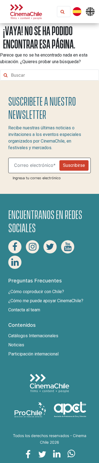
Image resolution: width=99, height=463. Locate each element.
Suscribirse (74, 165)
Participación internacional (33, 354)
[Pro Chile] (30, 409)
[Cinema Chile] (26, 11)
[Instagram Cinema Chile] (32, 246)
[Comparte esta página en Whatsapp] (71, 454)
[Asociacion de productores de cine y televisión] (70, 409)
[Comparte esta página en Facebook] (28, 454)
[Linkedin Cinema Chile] (14, 262)
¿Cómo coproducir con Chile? (36, 291)
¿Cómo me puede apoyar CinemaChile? (45, 300)
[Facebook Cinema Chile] (14, 246)
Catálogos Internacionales (33, 335)
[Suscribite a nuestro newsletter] (35, 165)
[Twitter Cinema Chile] (50, 246)
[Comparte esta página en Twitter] (42, 454)
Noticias (16, 344)
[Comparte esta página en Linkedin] (57, 454)
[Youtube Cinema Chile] (67, 246)
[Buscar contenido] (68, 11)
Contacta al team (24, 309)
